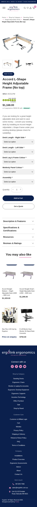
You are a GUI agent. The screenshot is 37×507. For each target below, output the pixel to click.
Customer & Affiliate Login (18, 419)
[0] (33, 8)
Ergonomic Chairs (18, 382)
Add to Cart (18, 198)
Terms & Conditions (18, 445)
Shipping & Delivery (18, 434)
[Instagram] (12, 366)
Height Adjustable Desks (13, 19)
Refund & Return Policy (18, 438)
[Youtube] (24, 366)
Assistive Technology (18, 397)
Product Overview (18, 459)
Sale (18, 404)
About (18, 470)
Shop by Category (14, 17)
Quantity (6, 190)
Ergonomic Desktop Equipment (18, 390)
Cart (18, 423)
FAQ (18, 441)
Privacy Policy (18, 430)
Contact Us (18, 474)
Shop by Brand (19, 408)
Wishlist (18, 427)
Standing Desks (18, 378)
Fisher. (17, 502)
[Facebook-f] (16, 366)
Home (4, 17)
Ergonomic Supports (18, 393)
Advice (18, 467)
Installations (19, 456)
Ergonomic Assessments (18, 463)
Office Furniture (18, 401)
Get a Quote (18, 206)
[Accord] (9, 100)
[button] (4, 8)
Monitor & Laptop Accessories (18, 386)
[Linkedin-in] (20, 366)
